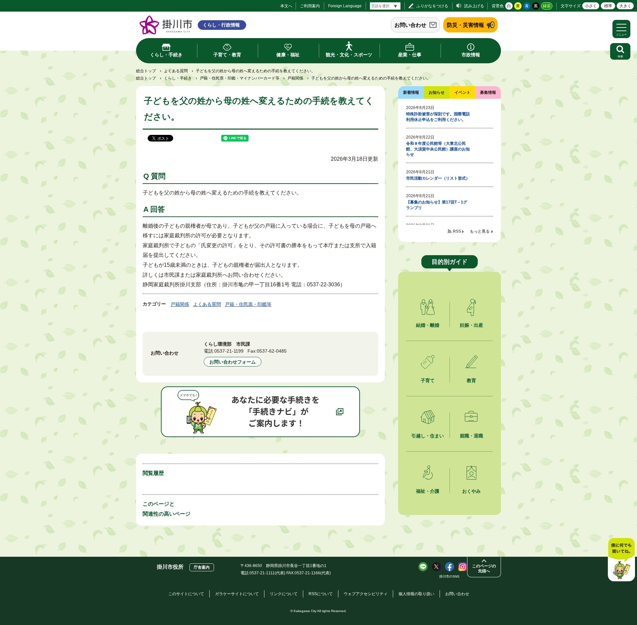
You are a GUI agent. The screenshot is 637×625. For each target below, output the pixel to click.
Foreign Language (345, 6)
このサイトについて (186, 594)
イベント (462, 92)
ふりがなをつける (432, 6)
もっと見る (480, 231)
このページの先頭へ (484, 568)
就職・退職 (471, 435)
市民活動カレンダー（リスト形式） (438, 178)
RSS (457, 231)
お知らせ (437, 92)
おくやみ (471, 491)
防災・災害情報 (465, 25)
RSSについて (321, 594)
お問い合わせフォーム (232, 362)
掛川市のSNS (449, 576)
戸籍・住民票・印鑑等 (248, 304)
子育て (428, 380)
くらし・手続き (178, 78)
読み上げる (474, 6)
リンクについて (284, 594)
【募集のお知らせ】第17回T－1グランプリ (436, 205)
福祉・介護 (427, 491)
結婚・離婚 (427, 325)
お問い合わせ (410, 25)
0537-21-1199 (229, 351)
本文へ (286, 6)
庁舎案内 (202, 567)
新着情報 (411, 92)
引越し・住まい (427, 435)
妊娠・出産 (471, 325)
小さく (591, 6)
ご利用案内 (310, 6)
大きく (625, 6)
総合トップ (146, 71)
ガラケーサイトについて (237, 594)
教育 (471, 380)
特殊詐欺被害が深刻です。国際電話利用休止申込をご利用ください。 (438, 117)
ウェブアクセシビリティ (366, 594)
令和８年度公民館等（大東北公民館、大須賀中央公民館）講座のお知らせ (438, 149)
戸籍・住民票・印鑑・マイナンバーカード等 (239, 78)
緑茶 (547, 6)
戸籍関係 (295, 78)
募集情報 (488, 92)
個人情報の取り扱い (416, 594)
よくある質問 (176, 71)
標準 (608, 6)
